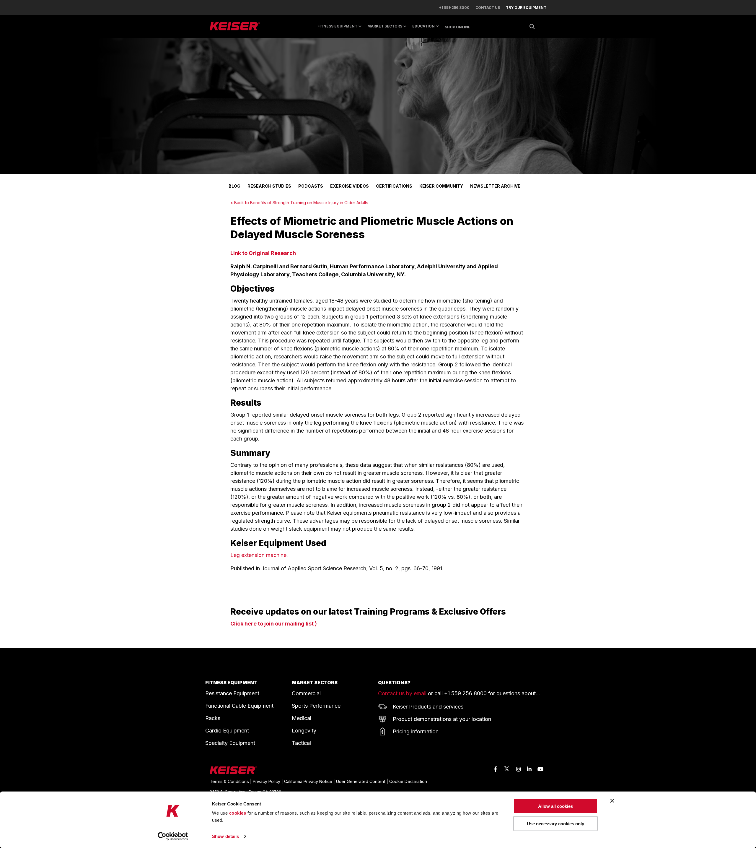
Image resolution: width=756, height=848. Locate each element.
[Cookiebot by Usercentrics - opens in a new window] (173, 836)
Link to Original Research (263, 253)
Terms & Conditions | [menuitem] (231, 781)
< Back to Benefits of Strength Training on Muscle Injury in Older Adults (299, 202)
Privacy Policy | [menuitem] (268, 781)
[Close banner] (612, 801)
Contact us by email (402, 693)
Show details (225, 836)
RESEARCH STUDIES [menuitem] (269, 186)
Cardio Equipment (227, 730)
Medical (301, 718)
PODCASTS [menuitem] (310, 186)
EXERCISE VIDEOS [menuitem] (349, 186)
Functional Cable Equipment (239, 706)
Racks (212, 718)
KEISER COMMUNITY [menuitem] (441, 186)
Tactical (301, 743)
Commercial (306, 693)
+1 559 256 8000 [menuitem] (454, 7)
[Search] (532, 26)
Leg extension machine (258, 555)
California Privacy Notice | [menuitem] (310, 781)
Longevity (304, 730)
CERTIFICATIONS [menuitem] (394, 186)
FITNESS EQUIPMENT (231, 682)
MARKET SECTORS (384, 26)
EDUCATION (423, 26)
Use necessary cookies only (555, 823)
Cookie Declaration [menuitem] (408, 781)
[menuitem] (523, 7)
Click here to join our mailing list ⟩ (273, 623)
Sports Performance (316, 706)
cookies (237, 812)
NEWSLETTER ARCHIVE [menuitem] (495, 186)
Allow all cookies (555, 806)
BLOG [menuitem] (234, 186)
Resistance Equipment (232, 693)
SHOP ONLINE (457, 27)
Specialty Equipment (230, 743)
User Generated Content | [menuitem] (362, 781)
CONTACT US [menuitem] (487, 7)
